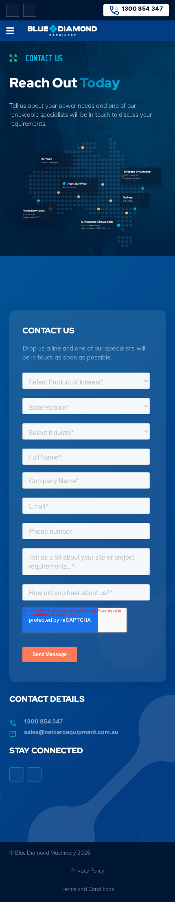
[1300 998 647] (16, 720)
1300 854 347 (43, 721)
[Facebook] (12, 10)
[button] (10, 31)
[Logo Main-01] (62, 31)
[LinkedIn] (29, 10)
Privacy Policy (87, 870)
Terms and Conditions (87, 889)
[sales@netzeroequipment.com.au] (16, 731)
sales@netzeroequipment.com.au (71, 731)
